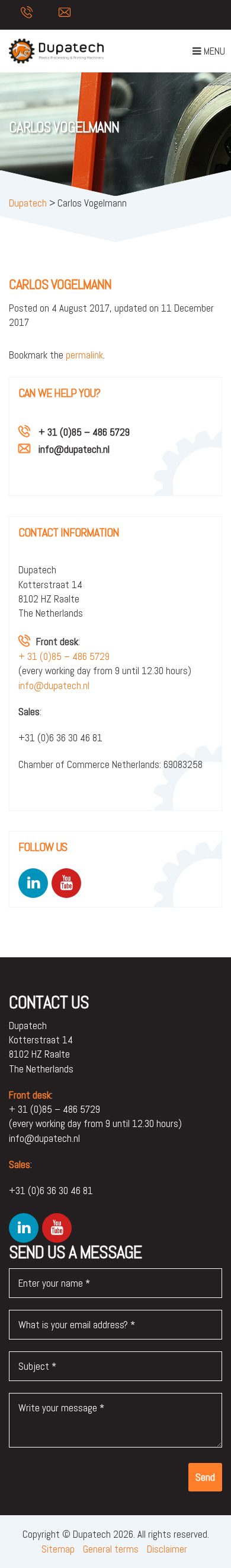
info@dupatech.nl (74, 449)
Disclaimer (167, 1549)
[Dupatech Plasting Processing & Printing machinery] (56, 51)
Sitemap (58, 1549)
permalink (84, 354)
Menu (208, 54)
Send (205, 1477)
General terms (111, 1549)
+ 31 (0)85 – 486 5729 (84, 432)
